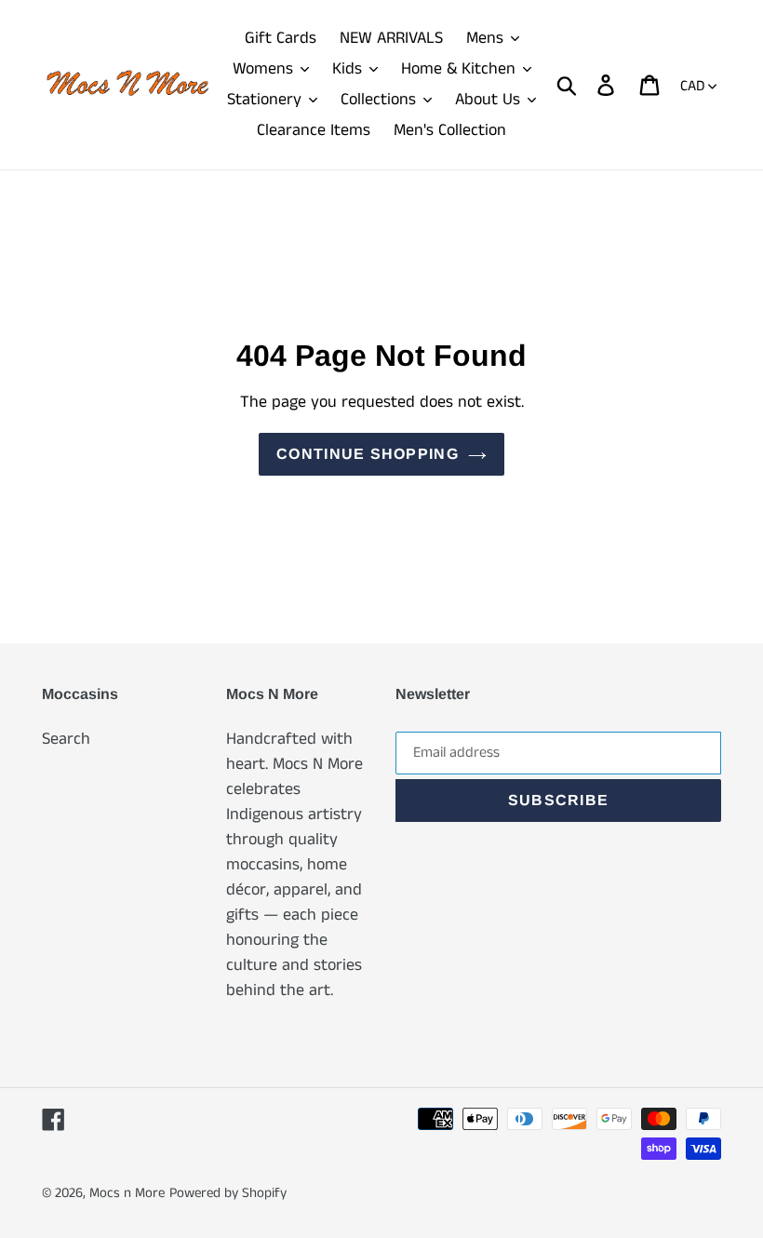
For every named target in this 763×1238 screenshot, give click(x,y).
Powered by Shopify (228, 1193)
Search (66, 739)
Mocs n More (127, 1193)
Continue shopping (367, 454)
